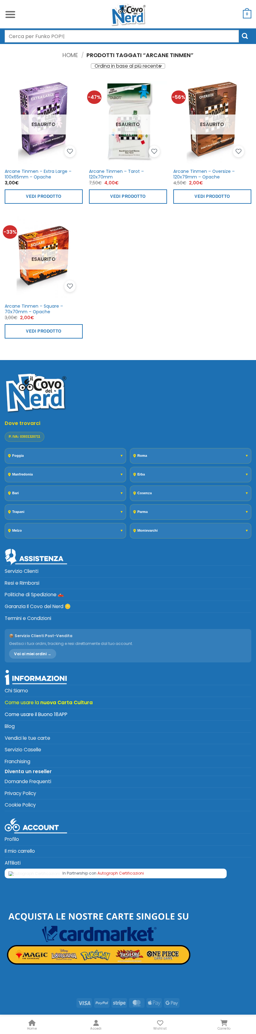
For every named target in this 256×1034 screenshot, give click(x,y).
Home (70, 55)
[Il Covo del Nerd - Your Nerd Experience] (128, 14)
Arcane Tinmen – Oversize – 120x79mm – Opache (204, 174)
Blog (10, 726)
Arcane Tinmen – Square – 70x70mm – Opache (34, 309)
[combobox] (122, 36)
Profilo (12, 839)
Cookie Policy (20, 805)
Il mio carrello (20, 851)
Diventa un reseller (28, 771)
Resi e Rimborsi (22, 583)
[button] (10, 14)
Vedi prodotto (43, 196)
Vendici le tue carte (27, 738)
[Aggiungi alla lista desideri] (70, 152)
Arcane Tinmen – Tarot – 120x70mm (116, 174)
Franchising (17, 761)
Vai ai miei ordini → (32, 653)
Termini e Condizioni (28, 618)
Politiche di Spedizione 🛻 (34, 594)
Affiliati (13, 863)
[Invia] (245, 36)
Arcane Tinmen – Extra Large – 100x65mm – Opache (38, 174)
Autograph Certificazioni (120, 873)
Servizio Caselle (23, 749)
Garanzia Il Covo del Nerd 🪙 (38, 606)
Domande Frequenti (28, 781)
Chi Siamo (16, 690)
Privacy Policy (20, 793)
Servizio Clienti (21, 571)
